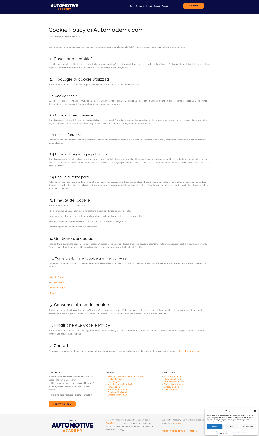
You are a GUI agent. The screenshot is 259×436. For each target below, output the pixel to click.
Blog (132, 6)
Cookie (173, 431)
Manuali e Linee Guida (175, 381)
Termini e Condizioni (187, 431)
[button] (255, 411)
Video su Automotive (174, 384)
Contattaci (193, 6)
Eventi (149, 6)
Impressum (244, 432)
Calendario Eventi (172, 379)
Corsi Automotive (172, 376)
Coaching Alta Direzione (119, 392)
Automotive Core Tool (118, 389)
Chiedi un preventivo (117, 395)
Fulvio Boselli (111, 423)
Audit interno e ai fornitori (120, 384)
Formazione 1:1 (114, 387)
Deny (231, 427)
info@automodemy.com (189, 351)
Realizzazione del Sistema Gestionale (125, 376)
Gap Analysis (114, 381)
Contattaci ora (62, 404)
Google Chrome (57, 277)
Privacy (165, 431)
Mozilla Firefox (57, 282)
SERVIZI (110, 372)
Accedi (165, 6)
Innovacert (177, 423)
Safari (53, 293)
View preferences (248, 427)
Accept (214, 427)
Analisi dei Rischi (116, 379)
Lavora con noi (171, 389)
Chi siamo (140, 6)
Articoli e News (171, 387)
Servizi (157, 6)
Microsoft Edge (57, 287)
